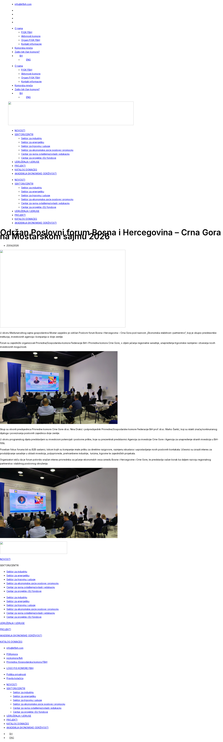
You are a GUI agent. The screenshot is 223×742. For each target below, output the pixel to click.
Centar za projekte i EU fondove (38, 157)
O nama (19, 28)
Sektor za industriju (31, 138)
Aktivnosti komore (30, 36)
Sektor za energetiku (32, 142)
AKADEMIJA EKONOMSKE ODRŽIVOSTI (36, 173)
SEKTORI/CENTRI (24, 134)
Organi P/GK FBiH (30, 40)
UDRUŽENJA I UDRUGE (27, 161)
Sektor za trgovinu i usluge (35, 146)
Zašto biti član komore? (27, 51)
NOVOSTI (20, 130)
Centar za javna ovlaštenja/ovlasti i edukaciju (45, 154)
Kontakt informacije (31, 44)
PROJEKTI (20, 165)
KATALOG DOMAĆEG (26, 169)
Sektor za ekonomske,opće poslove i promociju (47, 150)
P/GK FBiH (26, 32)
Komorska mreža (24, 48)
